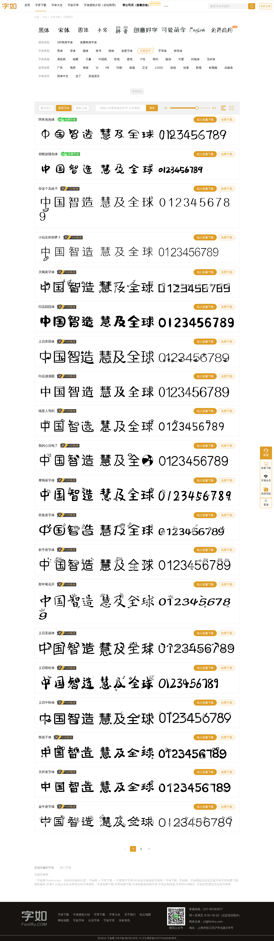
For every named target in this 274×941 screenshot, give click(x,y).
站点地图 (145, 914)
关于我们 (130, 914)
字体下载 (55, 16)
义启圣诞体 (47, 633)
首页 (27, 5)
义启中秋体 (47, 702)
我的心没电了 (48, 446)
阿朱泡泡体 (47, 119)
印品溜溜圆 (47, 376)
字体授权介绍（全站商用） (101, 5)
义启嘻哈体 (47, 668)
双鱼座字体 (47, 515)
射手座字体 (47, 550)
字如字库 (73, 5)
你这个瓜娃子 (48, 188)
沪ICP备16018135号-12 (128, 938)
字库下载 (40, 5)
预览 (152, 107)
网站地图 (63, 920)
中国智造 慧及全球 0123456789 (133, 135)
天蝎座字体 (47, 272)
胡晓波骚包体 (48, 154)
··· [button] (166, 6)
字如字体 (78, 920)
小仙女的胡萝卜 (50, 237)
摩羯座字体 (47, 480)
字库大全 (114, 914)
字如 (44, 16)
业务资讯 (124, 920)
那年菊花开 (47, 584)
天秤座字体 (47, 772)
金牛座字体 (47, 807)
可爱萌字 (68, 17)
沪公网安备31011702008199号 (159, 938)
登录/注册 (265, 6)
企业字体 (93, 920)
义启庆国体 (47, 341)
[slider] (190, 108)
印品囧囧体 (47, 307)
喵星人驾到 (47, 411)
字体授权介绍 (81, 914)
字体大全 (57, 5)
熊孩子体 (45, 737)
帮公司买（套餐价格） (137, 5)
